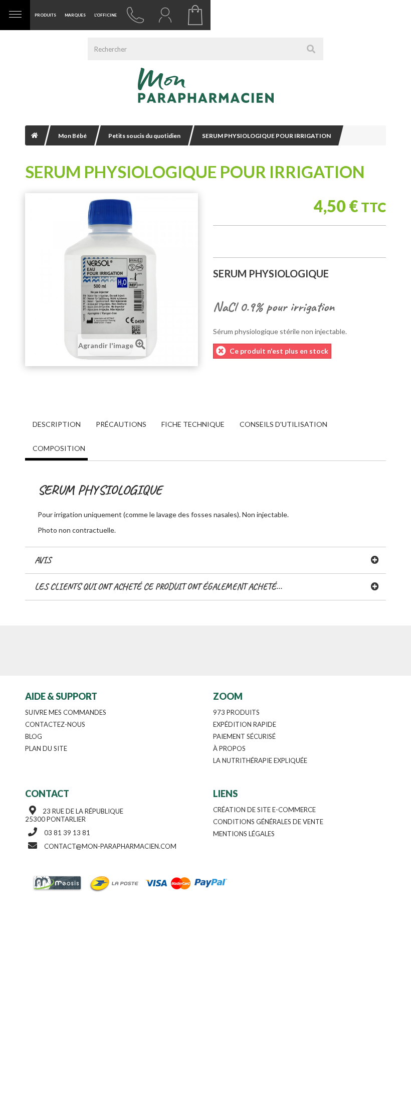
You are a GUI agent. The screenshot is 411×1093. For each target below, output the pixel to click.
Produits (45, 15)
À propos (229, 748)
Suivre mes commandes (65, 712)
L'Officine (105, 15)
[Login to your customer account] (165, 15)
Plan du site (46, 748)
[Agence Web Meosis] (59, 883)
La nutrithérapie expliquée (260, 760)
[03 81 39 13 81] (135, 15)
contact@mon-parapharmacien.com (110, 846)
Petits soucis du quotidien (144, 135)
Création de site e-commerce (264, 810)
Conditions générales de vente (268, 822)
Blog (33, 736)
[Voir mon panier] (195, 15)
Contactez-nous (55, 724)
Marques (75, 15)
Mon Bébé (72, 135)
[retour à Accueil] (34, 135)
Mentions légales (244, 834)
